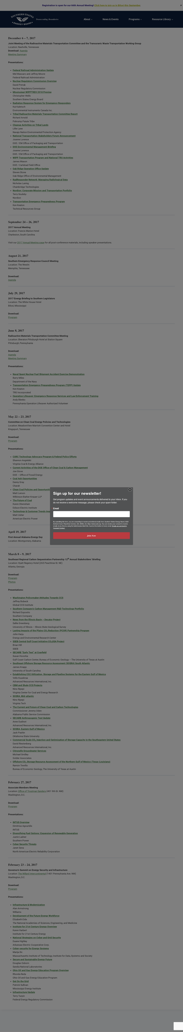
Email (56, 508)
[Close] (130, 489)
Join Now (91, 535)
